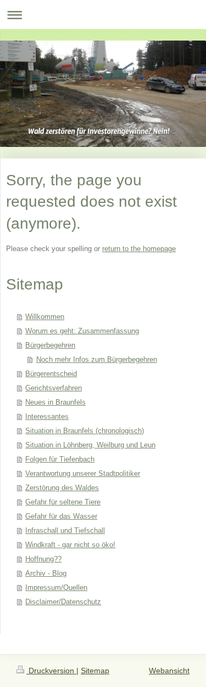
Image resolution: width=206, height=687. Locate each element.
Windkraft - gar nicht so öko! (70, 545)
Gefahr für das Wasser (61, 516)
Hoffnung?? (43, 559)
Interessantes (47, 416)
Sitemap (95, 670)
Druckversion (51, 670)
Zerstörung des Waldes (62, 488)
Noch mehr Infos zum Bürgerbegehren (96, 359)
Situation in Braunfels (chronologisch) (84, 431)
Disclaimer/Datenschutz (63, 602)
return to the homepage (139, 249)
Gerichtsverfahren (53, 388)
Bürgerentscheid (51, 374)
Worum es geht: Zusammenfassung (82, 331)
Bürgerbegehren (50, 345)
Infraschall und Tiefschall (65, 530)
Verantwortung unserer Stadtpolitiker (82, 473)
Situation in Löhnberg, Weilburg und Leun (90, 445)
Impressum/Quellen (56, 587)
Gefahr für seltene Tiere (63, 502)
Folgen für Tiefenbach (59, 459)
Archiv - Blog (45, 573)
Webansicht (169, 670)
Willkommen (44, 317)
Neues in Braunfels (55, 402)
